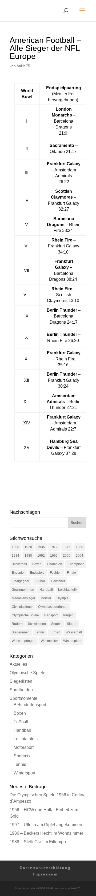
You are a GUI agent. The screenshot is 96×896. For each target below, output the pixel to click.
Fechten (56, 572)
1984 (15, 555)
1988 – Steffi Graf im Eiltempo (38, 841)
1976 (66, 547)
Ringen (68, 615)
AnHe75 (23, 66)
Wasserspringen (23, 641)
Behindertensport (30, 704)
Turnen (55, 632)
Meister (46, 598)
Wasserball (74, 632)
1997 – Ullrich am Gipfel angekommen (46, 824)
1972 (54, 547)
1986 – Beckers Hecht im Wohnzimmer (46, 833)
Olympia (63, 598)
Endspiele (37, 572)
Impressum (45, 874)
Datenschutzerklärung (45, 868)
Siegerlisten (21, 681)
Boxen (37, 564)
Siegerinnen (21, 632)
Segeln (56, 624)
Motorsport (24, 747)
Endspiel (18, 572)
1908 (15, 547)
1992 (41, 555)
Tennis (40, 632)
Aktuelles (18, 664)
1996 (54, 555)
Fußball (40, 581)
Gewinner (58, 581)
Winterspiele (72, 641)
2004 (79, 555)
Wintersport (24, 773)
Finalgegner (20, 581)
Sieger (72, 624)
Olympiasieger (22, 607)
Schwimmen (37, 624)
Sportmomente (23, 698)
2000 (66, 555)
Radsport (51, 615)
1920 (28, 547)
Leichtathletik (67, 590)
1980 (79, 547)
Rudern (17, 624)
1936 (41, 547)
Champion (54, 564)
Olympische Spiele (25, 615)
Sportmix (22, 756)
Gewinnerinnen (23, 590)
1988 (28, 555)
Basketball (19, 564)
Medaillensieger (23, 598)
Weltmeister (49, 641)
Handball (46, 590)
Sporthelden (21, 690)
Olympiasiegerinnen (52, 607)
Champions (75, 564)
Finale (71, 572)
